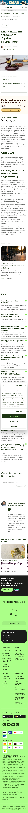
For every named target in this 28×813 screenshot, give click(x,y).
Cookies (17, 687)
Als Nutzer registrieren (19, 654)
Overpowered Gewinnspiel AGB (19, 698)
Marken (4, 669)
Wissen (7, 19)
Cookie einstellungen (19, 703)
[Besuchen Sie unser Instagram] (4, 724)
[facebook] (2, 120)
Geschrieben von (16, 504)
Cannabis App (6, 678)
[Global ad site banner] (14, 2)
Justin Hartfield (7, 560)
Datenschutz (19, 678)
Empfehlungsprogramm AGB (20, 694)
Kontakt (5, 683)
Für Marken (6, 638)
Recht (11, 19)
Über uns (5, 686)
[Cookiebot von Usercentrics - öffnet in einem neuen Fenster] (16, 386)
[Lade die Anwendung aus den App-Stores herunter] (7, 716)
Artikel (15, 19)
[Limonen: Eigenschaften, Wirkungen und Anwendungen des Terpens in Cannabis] (13, 551)
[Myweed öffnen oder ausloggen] (26, 7)
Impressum (18, 676)
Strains (4, 664)
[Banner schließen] (25, 385)
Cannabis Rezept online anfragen (11, 110)
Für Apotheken (8, 640)
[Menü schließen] (2, 7)
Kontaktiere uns (14, 623)
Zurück (6, 26)
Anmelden (6, 589)
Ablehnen (14, 426)
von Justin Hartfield (11, 47)
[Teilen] (14, 120)
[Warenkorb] (23, 7)
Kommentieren (21, 486)
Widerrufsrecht (18, 684)
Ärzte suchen (6, 658)
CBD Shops (5, 666)
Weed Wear (5, 676)
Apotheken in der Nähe (6, 661)
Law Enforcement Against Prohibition (15, 126)
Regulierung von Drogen (10, 201)
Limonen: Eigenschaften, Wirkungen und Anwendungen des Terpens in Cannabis (12, 566)
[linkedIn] (6, 120)
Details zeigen (19, 411)
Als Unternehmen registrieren (19, 658)
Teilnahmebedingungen (20, 690)
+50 (17, 589)
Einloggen (18, 650)
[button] (14, 16)
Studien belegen (15, 186)
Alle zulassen (14, 416)
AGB (16, 681)
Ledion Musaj (5, 263)
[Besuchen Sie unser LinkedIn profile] (17, 724)
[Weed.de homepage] (8, 7)
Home (3, 19)
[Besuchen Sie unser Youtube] (13, 724)
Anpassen (13, 421)
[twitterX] (10, 120)
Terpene (14, 560)
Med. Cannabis (6, 655)
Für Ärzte (6, 635)
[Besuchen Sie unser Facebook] (9, 724)
